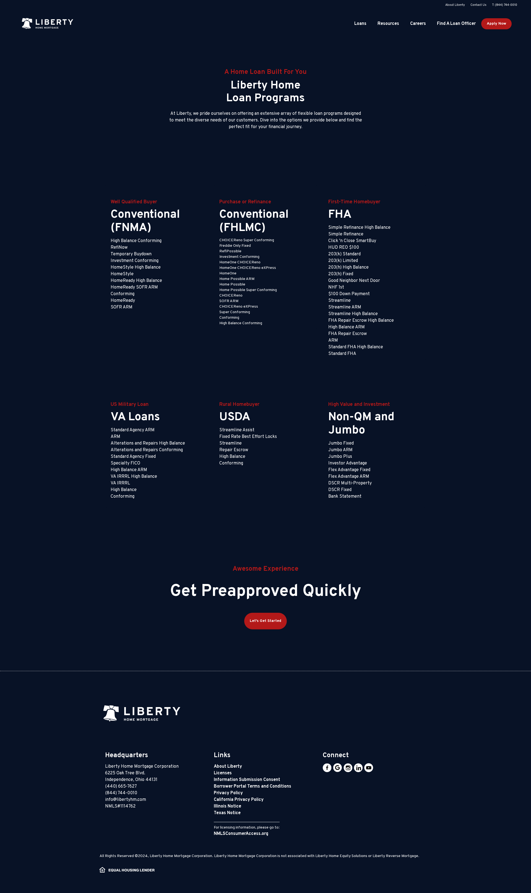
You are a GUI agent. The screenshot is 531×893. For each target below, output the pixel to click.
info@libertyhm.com (125, 800)
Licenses (223, 773)
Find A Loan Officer (456, 24)
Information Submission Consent (247, 780)
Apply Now (496, 23)
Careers (418, 24)
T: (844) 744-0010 (504, 5)
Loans (360, 24)
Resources (388, 24)
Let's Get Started (265, 621)
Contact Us (478, 5)
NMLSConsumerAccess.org (241, 834)
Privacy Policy (228, 793)
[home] (47, 23)
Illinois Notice (227, 806)
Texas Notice (227, 813)
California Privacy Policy (239, 800)
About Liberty (455, 5)
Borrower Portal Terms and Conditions (252, 786)
